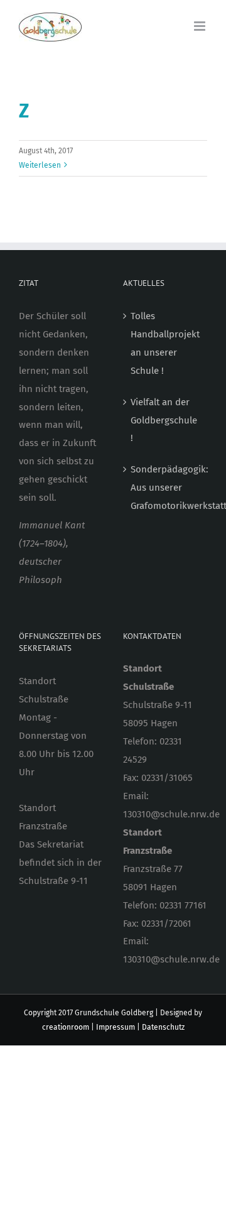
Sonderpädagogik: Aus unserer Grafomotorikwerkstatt (166, 487)
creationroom (65, 1027)
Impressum (115, 1027)
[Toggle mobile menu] (200, 26)
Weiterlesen (40, 165)
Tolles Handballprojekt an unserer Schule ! (165, 343)
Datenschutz (163, 1027)
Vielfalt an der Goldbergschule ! (164, 420)
